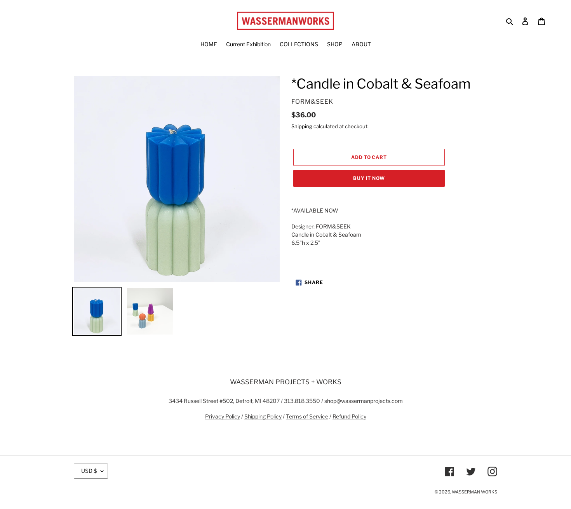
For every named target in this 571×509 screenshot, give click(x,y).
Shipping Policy (263, 416)
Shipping (301, 126)
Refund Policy (349, 416)
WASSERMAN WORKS (474, 492)
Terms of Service (307, 416)
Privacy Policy (222, 416)
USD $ (89, 470)
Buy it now (369, 178)
